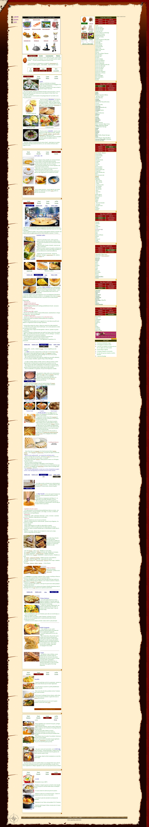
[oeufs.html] (25, 62)
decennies (15, 19)
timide (15, 22)
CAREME (16, 17)
